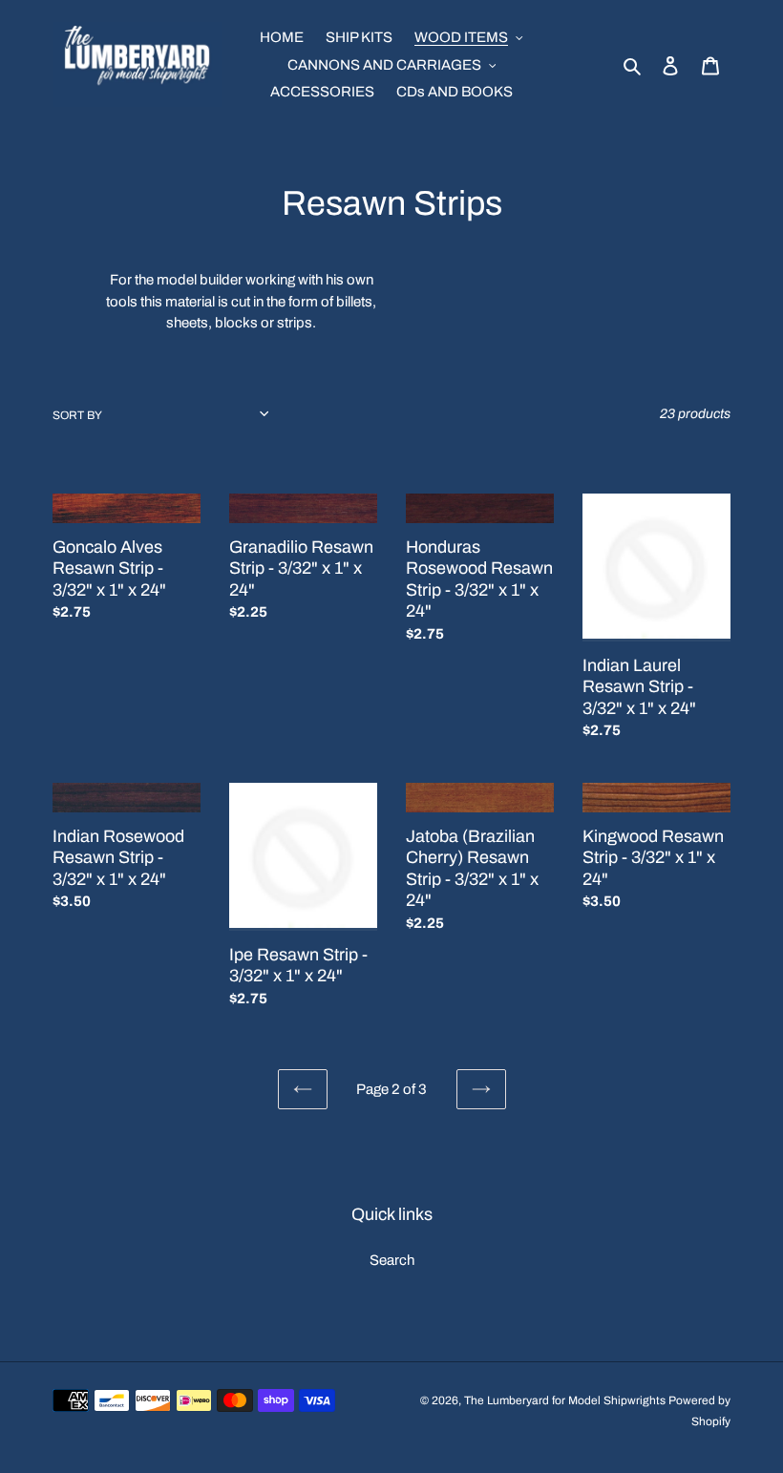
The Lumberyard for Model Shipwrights (565, 1400)
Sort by (77, 415)
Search (392, 1260)
